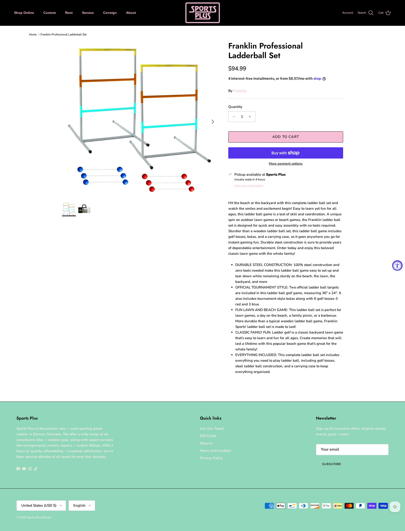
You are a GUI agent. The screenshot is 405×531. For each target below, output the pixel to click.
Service (88, 13)
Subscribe (331, 464)
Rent (69, 13)
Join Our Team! (212, 428)
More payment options (286, 164)
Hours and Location (215, 450)
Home (33, 34)
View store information (248, 186)
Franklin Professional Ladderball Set (63, 34)
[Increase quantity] (251, 116)
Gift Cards (208, 435)
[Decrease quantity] (233, 116)
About (131, 13)
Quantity (235, 106)
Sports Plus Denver (39, 517)
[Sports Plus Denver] (202, 12)
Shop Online (24, 13)
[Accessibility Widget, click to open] (397, 265)
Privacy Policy (211, 458)
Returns (206, 443)
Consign (110, 13)
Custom (49, 13)
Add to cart (285, 136)
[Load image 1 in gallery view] (140, 119)
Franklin (240, 90)
